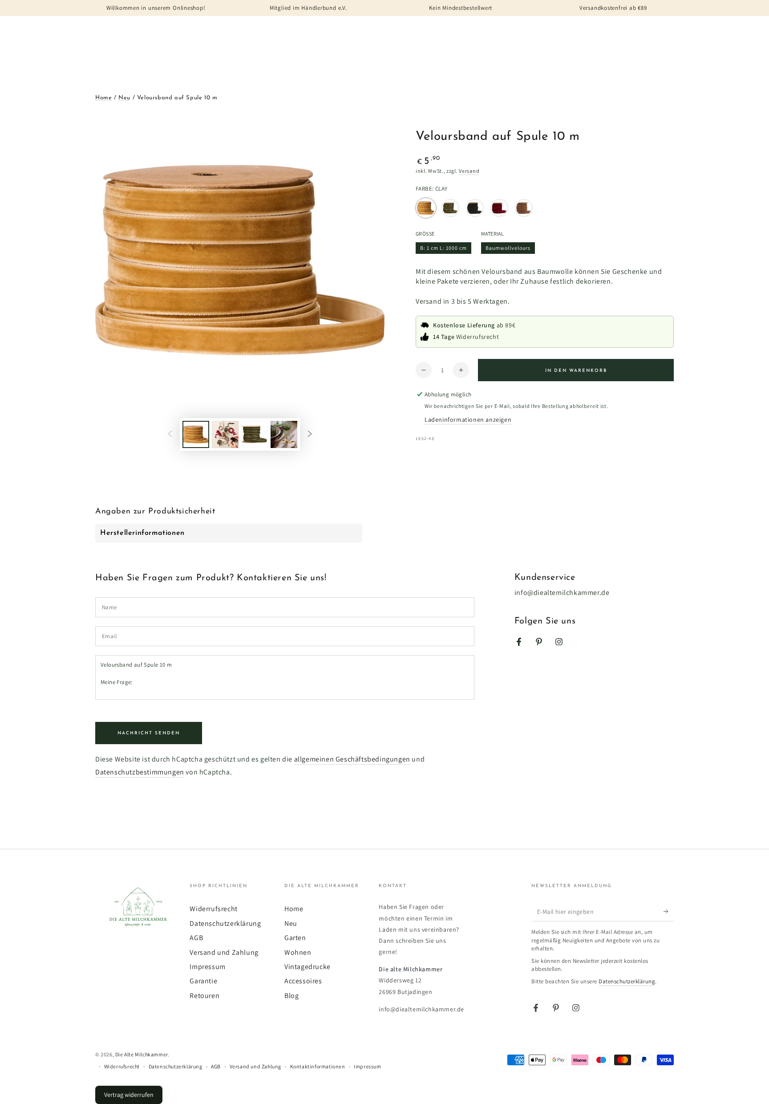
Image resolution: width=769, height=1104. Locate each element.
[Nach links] (170, 434)
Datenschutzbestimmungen (139, 772)
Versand (469, 170)
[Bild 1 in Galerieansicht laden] (195, 434)
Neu (124, 98)
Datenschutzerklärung (225, 923)
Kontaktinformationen (317, 1066)
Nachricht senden (148, 733)
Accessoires (303, 981)
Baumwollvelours (507, 249)
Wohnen (298, 952)
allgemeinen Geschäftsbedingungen (352, 759)
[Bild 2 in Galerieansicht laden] (225, 434)
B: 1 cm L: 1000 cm (443, 249)
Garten (295, 937)
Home (103, 98)
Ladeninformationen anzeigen (468, 420)
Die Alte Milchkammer (141, 1054)
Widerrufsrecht (213, 908)
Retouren (204, 995)
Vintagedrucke (307, 966)
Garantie (203, 981)
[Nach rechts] (310, 434)
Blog (291, 995)
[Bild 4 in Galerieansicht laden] (284, 434)
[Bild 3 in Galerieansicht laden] (254, 434)
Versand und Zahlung (224, 952)
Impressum (207, 966)
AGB (196, 937)
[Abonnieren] (669, 911)
